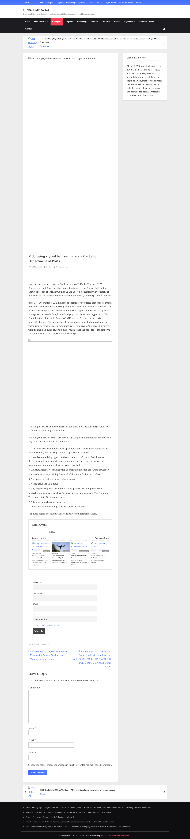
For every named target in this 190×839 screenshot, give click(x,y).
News (26, 2)
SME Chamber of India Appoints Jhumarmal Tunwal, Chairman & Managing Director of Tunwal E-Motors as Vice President (78, 826)
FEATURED (45, 644)
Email (35, 603)
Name (32, 728)
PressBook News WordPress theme (116, 835)
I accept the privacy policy (47, 625)
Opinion (81, 2)
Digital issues (110, 2)
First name (37, 582)
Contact (138, 2)
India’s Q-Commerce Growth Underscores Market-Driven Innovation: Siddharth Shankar (79, 560)
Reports (60, 2)
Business (46, 551)
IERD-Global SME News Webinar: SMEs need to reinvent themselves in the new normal (77, 789)
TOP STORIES (37, 2)
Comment (34, 687)
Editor (49, 266)
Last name (37, 593)
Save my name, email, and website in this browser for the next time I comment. (71, 764)
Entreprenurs (45, 46)
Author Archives (101, 538)
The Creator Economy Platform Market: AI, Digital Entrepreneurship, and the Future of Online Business (70, 822)
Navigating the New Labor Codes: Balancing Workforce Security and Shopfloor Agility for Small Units (68, 812)
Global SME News (36, 10)
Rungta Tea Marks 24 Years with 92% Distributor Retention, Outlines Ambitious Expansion (40, 560)
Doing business (83, 551)
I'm (34, 614)
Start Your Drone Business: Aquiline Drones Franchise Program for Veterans (59, 558)
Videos (99, 2)
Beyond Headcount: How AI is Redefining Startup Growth (50, 817)
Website (32, 752)
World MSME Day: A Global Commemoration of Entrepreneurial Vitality (99, 558)
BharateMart (35, 288)
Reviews (90, 2)
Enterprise (50, 2)
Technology (71, 2)
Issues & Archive (126, 2)
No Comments (62, 266)
